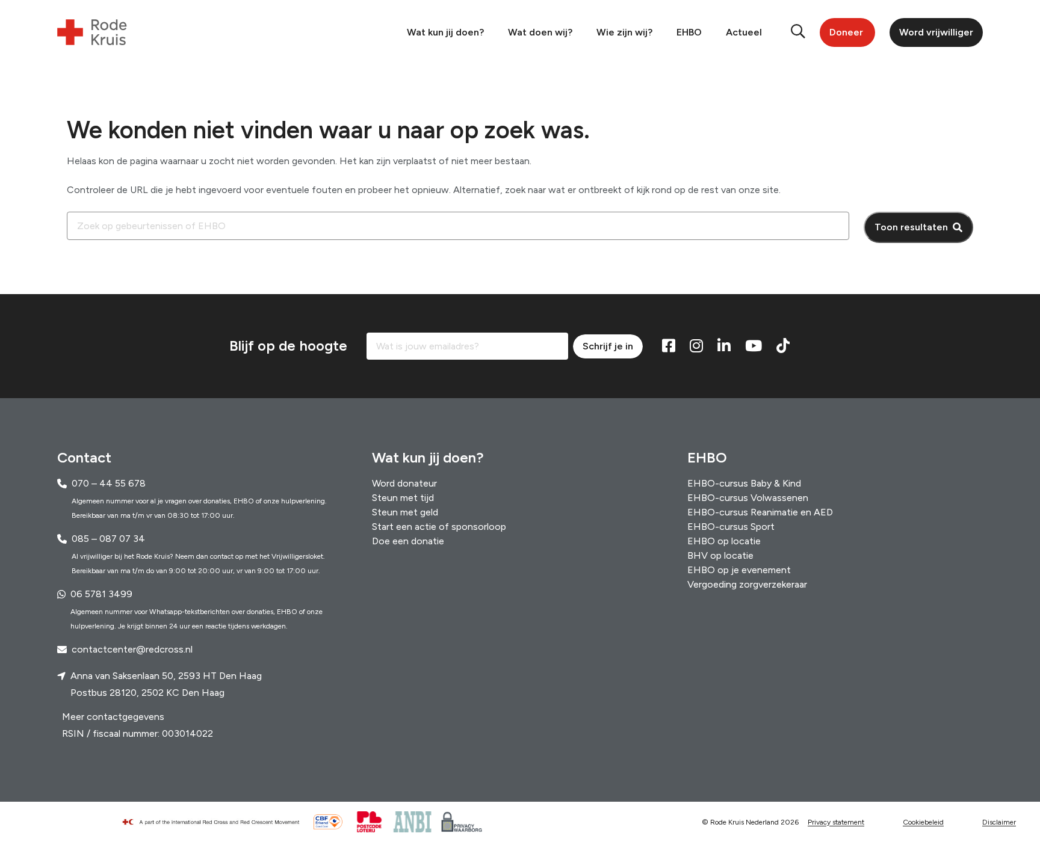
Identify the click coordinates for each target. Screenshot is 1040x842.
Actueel (744, 32)
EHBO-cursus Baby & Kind (744, 483)
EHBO (689, 32)
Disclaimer (999, 822)
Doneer (846, 32)
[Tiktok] (783, 346)
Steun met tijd (403, 497)
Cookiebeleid (923, 822)
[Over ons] (216, 822)
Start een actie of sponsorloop (439, 526)
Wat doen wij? (540, 32)
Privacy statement (836, 822)
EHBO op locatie (724, 541)
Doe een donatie (408, 541)
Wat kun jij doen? (445, 32)
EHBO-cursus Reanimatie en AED (760, 512)
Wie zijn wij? (624, 32)
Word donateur (404, 483)
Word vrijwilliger (936, 32)
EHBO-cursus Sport (731, 526)
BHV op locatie (720, 555)
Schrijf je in (608, 346)
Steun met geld (405, 512)
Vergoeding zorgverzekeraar (747, 584)
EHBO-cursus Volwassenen (747, 497)
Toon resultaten (911, 227)
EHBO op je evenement (739, 570)
